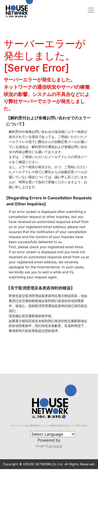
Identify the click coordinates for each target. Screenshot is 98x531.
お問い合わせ (81, 425)
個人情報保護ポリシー (36, 425)
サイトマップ (17, 425)
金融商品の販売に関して (60, 425)
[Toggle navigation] (91, 10)
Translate (53, 446)
